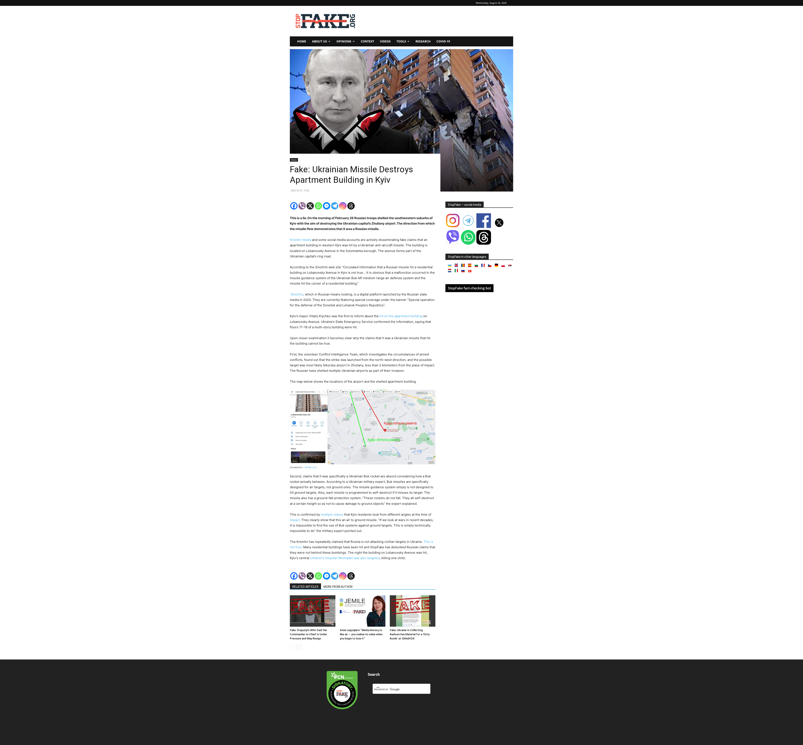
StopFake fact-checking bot (469, 288)
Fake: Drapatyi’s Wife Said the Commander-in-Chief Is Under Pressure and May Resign (308, 634)
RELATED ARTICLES (305, 586)
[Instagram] (343, 206)
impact (295, 520)
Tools (401, 41)
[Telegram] (334, 206)
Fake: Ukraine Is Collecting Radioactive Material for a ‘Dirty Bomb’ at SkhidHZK (410, 634)
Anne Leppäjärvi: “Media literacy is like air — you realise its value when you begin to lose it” (361, 634)
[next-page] (299, 646)
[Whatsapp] (318, 206)
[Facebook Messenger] (326, 206)
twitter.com (311, 467)
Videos (385, 41)
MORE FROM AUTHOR (338, 586)
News (294, 159)
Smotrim (297, 294)
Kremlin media (300, 240)
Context (367, 41)
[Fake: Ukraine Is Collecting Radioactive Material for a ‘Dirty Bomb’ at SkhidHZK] (412, 611)
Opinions (343, 41)
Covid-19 (443, 41)
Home (301, 41)
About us (319, 41)
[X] (310, 206)
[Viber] (302, 206)
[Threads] (351, 206)
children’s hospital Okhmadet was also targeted (345, 558)
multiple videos (332, 514)
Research (423, 41)
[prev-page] (292, 646)
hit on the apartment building (401, 316)
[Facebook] (294, 206)
